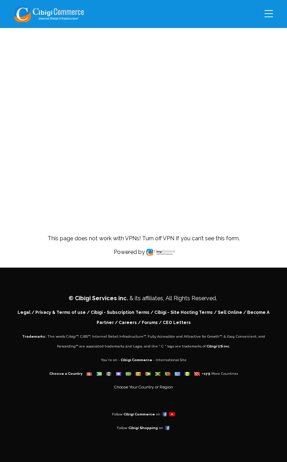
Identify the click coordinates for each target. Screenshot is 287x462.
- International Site (169, 360)
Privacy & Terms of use (60, 312)
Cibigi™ (72, 336)
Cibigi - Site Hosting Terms (183, 312)
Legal (24, 312)
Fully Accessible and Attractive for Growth (183, 336)
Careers (128, 322)
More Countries (224, 373)
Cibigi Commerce (136, 360)
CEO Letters (177, 322)
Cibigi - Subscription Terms (120, 312)
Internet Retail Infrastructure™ (119, 336)
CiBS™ (85, 336)
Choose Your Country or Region (143, 387)
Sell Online (230, 312)
